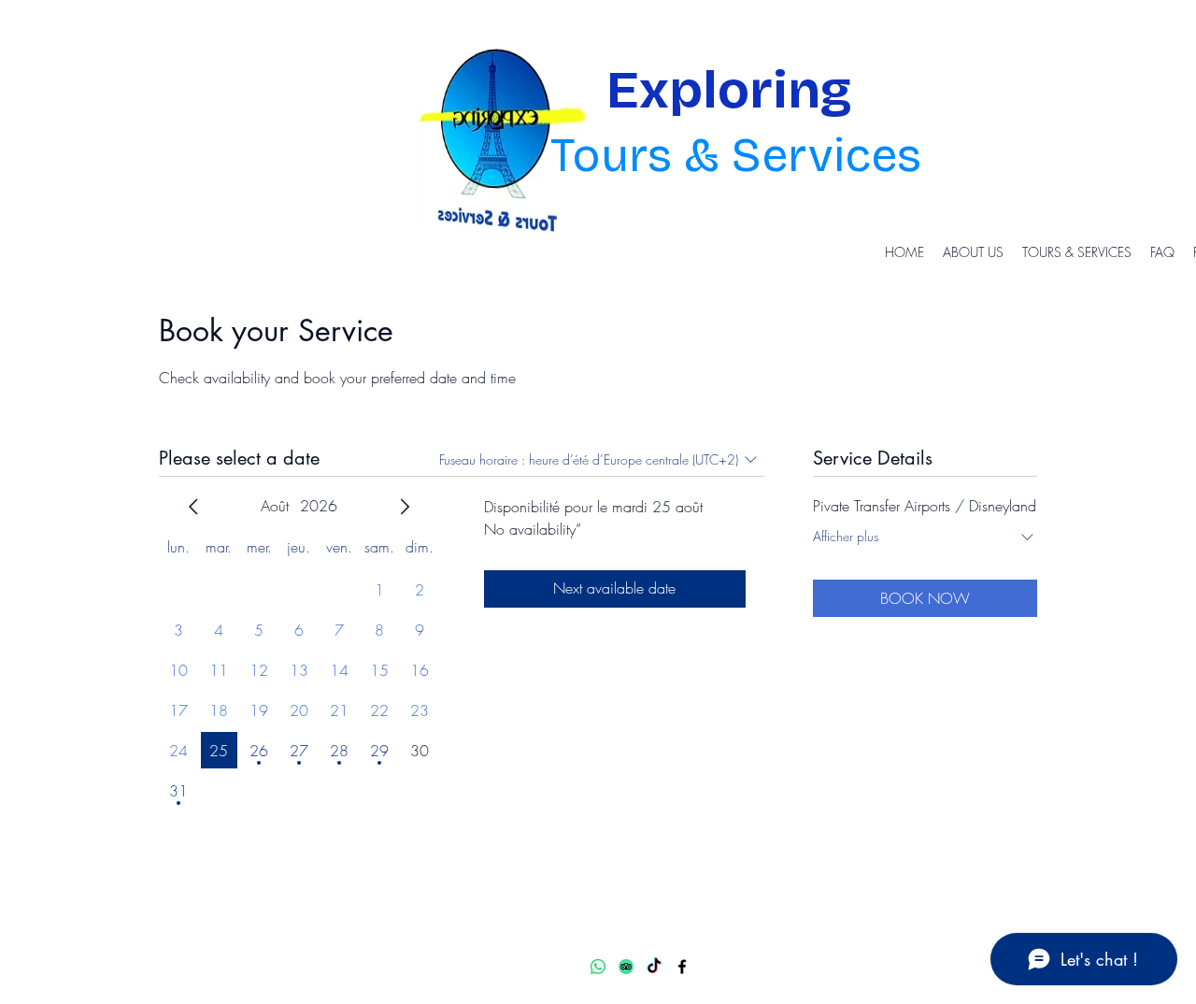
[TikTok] (654, 966)
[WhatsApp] (598, 966)
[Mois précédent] (193, 506)
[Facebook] (682, 966)
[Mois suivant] (404, 506)
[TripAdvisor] (626, 966)
